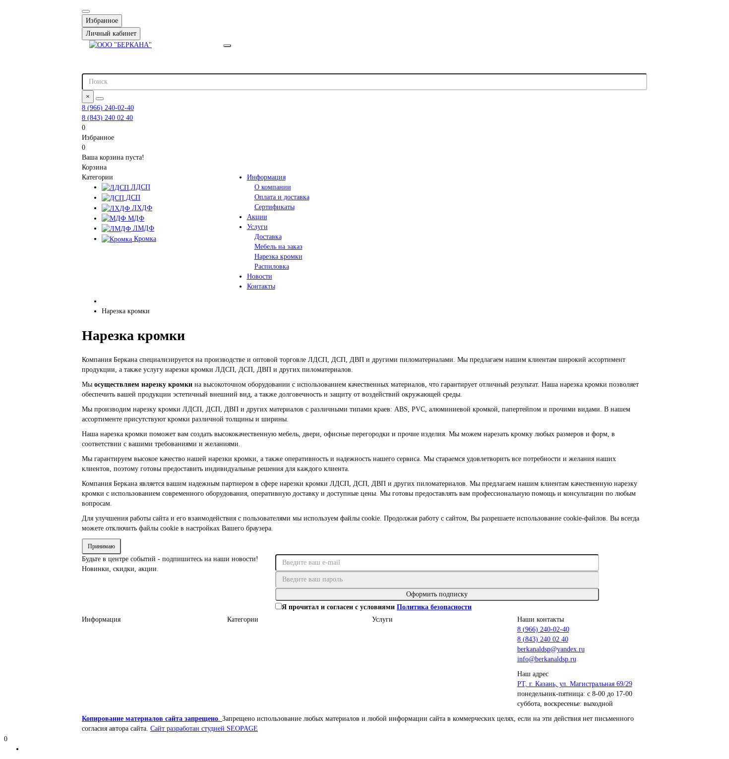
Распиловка (271, 266)
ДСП (132, 197)
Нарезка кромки (278, 256)
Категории (242, 619)
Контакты (261, 286)
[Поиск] (100, 98)
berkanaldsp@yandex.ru (551, 649)
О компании (272, 187)
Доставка (268, 236)
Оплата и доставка (281, 197)
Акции (257, 217)
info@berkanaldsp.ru (546, 659)
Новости (259, 276)
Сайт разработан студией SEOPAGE (204, 728)
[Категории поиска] (227, 45)
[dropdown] (86, 11)
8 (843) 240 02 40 (107, 117)
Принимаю (101, 546)
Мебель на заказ (278, 246)
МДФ (135, 218)
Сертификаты (274, 207)
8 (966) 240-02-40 (108, 108)
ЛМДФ (142, 228)
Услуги (257, 227)
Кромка (144, 238)
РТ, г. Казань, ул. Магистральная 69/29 (574, 684)
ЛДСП (139, 187)
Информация (266, 177)
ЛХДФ (141, 208)
